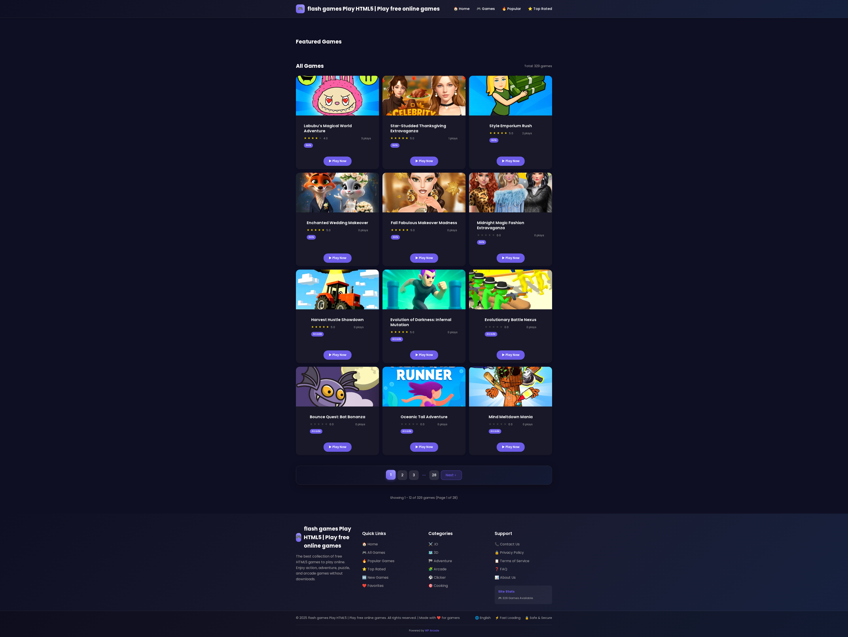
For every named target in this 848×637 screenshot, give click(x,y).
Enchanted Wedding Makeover (337, 222)
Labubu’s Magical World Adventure (328, 128)
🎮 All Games (373, 552)
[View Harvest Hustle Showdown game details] (337, 289)
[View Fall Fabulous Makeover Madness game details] (424, 192)
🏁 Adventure (440, 560)
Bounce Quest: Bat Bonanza (337, 417)
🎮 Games (486, 8)
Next (450, 475)
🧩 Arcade (437, 569)
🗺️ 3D (433, 552)
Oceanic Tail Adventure (424, 417)
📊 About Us (505, 577)
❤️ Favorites (373, 585)
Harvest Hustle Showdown (337, 319)
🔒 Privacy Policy (509, 552)
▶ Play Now (337, 161)
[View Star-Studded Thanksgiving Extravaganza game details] (424, 95)
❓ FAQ (501, 569)
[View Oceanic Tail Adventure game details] (424, 386)
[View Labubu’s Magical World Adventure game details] (337, 95)
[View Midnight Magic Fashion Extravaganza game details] (510, 192)
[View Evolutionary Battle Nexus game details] (510, 289)
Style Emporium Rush (510, 126)
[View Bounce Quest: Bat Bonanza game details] (337, 386)
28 (434, 475)
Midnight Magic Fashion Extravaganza (500, 225)
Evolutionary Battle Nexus (510, 319)
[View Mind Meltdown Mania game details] (510, 386)
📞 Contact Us (507, 544)
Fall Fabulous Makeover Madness (424, 222)
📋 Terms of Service (512, 560)
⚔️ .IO (433, 544)
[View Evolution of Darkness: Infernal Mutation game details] (424, 289)
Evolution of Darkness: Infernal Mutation (420, 322)
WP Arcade (432, 630)
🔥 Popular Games (378, 560)
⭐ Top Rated (540, 8)
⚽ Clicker (437, 577)
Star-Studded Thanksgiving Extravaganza (418, 128)
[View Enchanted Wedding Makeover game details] (337, 192)
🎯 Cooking (438, 585)
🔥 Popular (511, 8)
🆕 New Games (375, 577)
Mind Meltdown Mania (511, 417)
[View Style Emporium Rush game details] (510, 95)
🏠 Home (461, 8)
